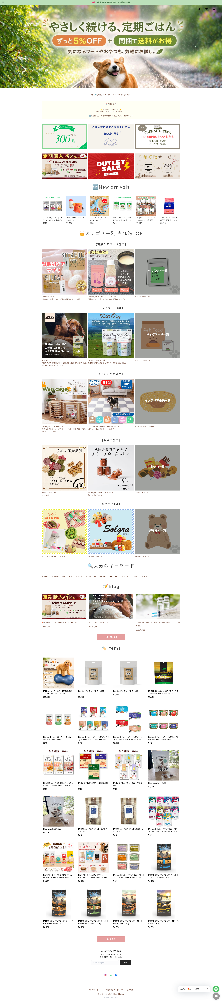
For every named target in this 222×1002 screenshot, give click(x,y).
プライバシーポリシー (96, 990)
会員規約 (130, 990)
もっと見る (111, 939)
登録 (125, 963)
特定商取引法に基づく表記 (115, 990)
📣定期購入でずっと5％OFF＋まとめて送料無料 (112, 95)
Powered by (108, 998)
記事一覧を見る (111, 637)
